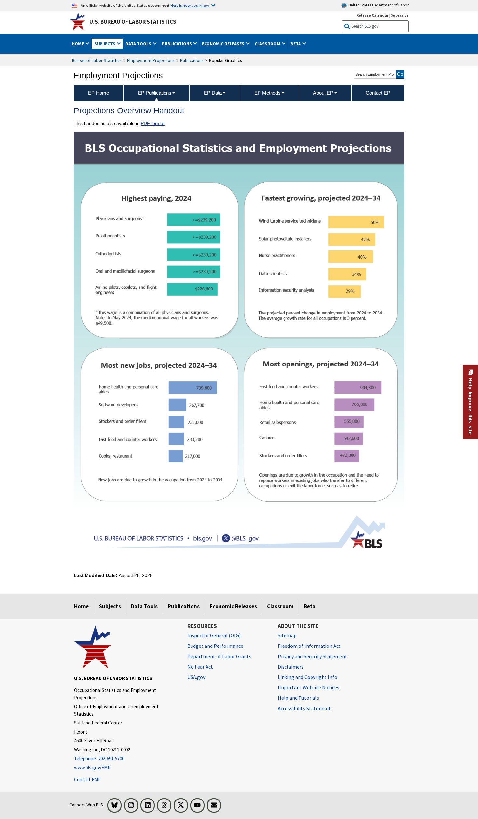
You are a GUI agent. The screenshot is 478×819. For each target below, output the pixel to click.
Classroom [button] (268, 43)
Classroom (280, 606)
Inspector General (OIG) (214, 635)
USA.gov (196, 677)
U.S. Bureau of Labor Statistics (132, 21)
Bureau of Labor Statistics (97, 60)
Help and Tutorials (298, 698)
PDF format (153, 123)
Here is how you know (189, 5)
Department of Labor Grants (219, 656)
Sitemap (287, 635)
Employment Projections (151, 60)
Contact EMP (87, 779)
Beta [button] (296, 43)
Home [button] (78, 43)
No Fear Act (200, 666)
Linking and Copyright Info (307, 677)
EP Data (213, 93)
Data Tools (144, 606)
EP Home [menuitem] (98, 93)
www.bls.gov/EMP (92, 767)
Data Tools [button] (139, 43)
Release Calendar (372, 15)
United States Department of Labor (378, 5)
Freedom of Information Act (309, 646)
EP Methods (267, 93)
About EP (323, 93)
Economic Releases (233, 606)
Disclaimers (291, 666)
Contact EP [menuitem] (378, 93)
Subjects (110, 606)
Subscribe (400, 15)
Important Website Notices (308, 687)
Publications (192, 60)
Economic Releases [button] (223, 43)
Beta (309, 606)
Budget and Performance (215, 646)
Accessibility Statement (304, 708)
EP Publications (154, 93)
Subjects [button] (105, 43)
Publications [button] (177, 43)
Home (81, 606)
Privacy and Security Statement (312, 656)
